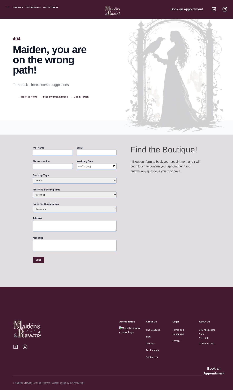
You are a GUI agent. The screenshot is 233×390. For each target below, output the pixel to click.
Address (37, 218)
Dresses (18, 7)
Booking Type (41, 175)
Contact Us (152, 357)
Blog (148, 336)
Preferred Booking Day (46, 204)
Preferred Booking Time (46, 189)
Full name (38, 147)
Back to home (27, 96)
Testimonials (33, 7)
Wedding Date (85, 161)
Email (80, 147)
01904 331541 (207, 343)
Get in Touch (50, 7)
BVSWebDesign (77, 383)
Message (38, 237)
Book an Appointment (213, 371)
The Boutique (153, 329)
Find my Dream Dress (54, 96)
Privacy (176, 340)
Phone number (41, 161)
